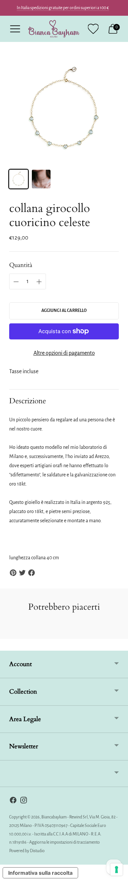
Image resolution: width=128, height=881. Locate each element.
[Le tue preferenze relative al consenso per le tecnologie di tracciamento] (116, 869)
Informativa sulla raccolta (40, 873)
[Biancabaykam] (53, 28)
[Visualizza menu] (15, 29)
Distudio (37, 851)
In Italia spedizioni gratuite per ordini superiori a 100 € (63, 8)
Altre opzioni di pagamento (64, 353)
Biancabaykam (54, 817)
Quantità (20, 265)
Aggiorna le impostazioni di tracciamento (64, 842)
